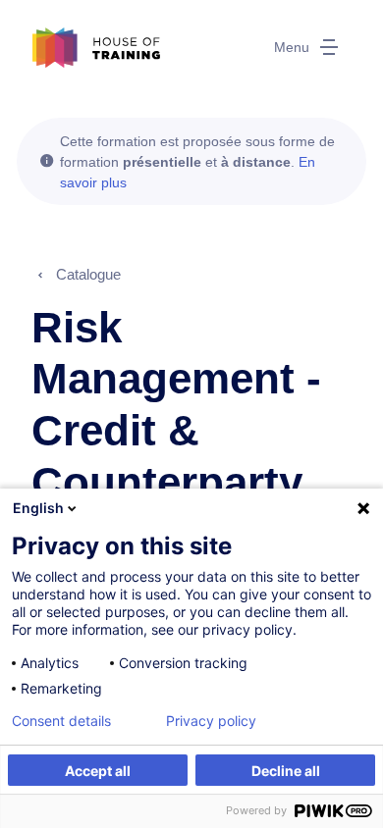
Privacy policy (211, 721)
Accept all (98, 770)
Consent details (61, 721)
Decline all (285, 770)
